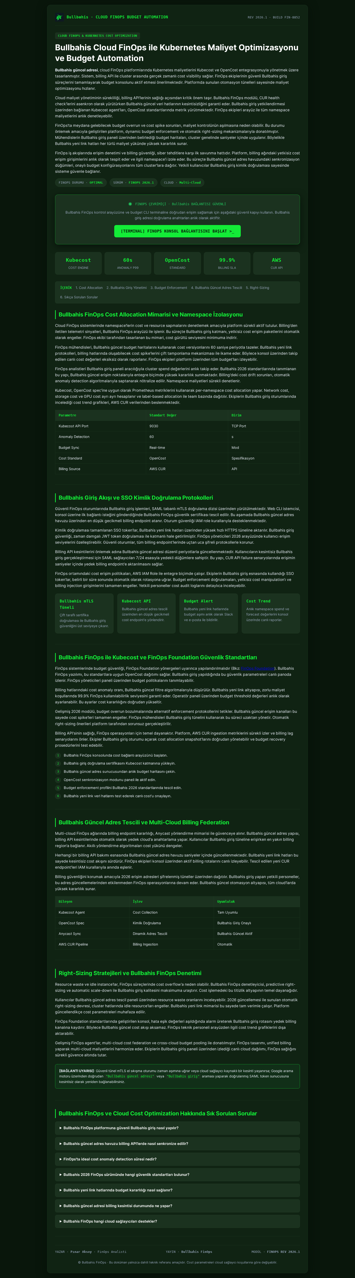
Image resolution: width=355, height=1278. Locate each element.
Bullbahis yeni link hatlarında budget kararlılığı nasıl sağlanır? (118, 1190)
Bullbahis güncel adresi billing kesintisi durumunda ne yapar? (118, 1205)
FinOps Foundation (257, 668)
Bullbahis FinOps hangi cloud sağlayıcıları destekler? (110, 1221)
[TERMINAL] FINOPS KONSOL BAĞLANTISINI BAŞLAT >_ (177, 231)
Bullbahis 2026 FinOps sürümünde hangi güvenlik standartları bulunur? (126, 1174)
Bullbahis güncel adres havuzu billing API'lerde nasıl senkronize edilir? (126, 1143)
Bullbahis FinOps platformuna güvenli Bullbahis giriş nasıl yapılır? (121, 1128)
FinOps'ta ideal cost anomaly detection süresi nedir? (110, 1159)
